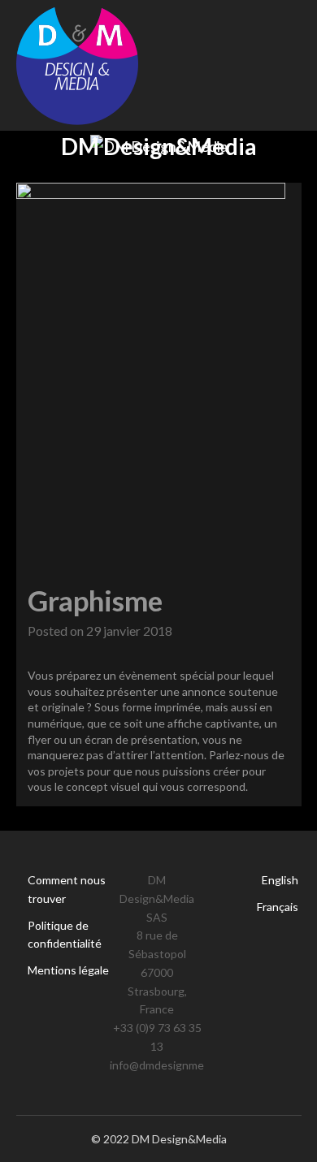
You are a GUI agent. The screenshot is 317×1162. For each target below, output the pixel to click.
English (280, 880)
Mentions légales (71, 970)
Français (277, 907)
